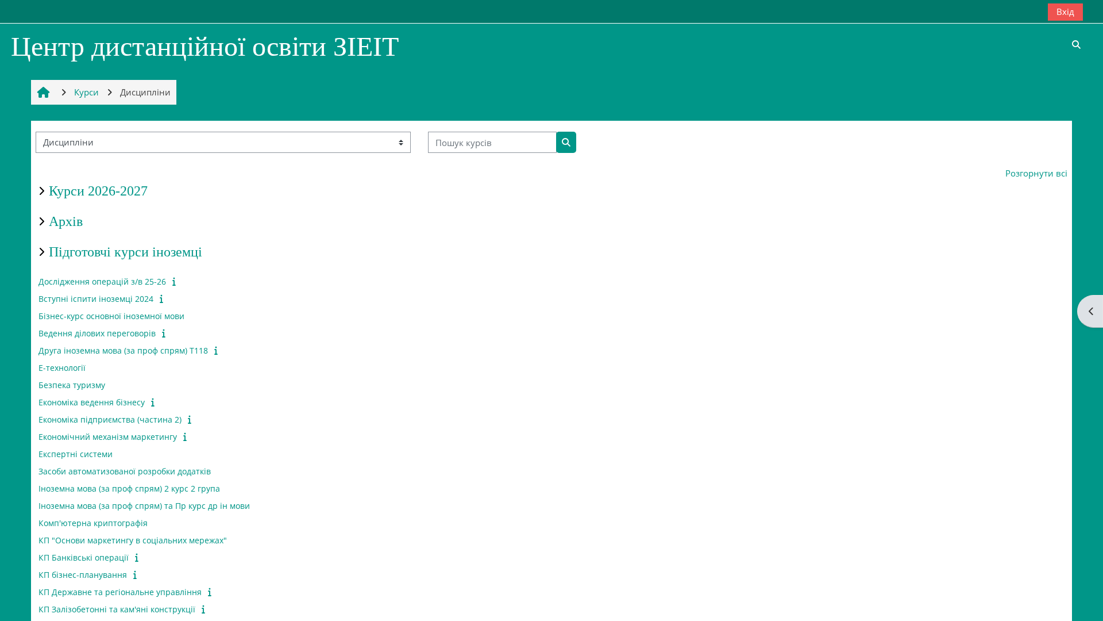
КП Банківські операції (83, 557)
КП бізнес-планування (82, 574)
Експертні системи (75, 453)
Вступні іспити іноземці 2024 (95, 298)
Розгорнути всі (1036, 173)
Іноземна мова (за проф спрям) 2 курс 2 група (129, 488)
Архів (66, 221)
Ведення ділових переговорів (97, 333)
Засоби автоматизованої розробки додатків (124, 471)
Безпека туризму (71, 384)
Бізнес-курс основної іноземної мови (111, 315)
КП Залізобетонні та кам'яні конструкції (116, 609)
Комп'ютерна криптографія (93, 523)
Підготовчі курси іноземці (125, 251)
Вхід (1065, 11)
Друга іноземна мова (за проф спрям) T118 (123, 350)
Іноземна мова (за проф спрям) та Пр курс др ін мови (144, 505)
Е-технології (62, 367)
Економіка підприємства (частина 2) (110, 419)
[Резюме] (175, 281)
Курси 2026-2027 (98, 190)
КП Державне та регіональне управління (120, 591)
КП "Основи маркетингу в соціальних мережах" (132, 540)
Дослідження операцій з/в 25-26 (102, 281)
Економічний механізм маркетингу (107, 436)
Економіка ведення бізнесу (91, 402)
